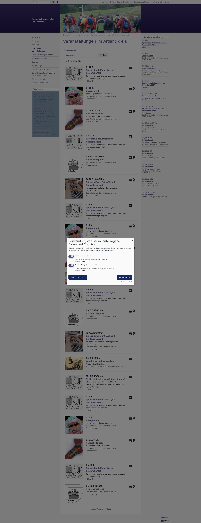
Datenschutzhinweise (102, 250)
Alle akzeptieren (124, 277)
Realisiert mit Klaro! (126, 282)
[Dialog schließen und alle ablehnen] (132, 239)
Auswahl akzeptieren (78, 277)
